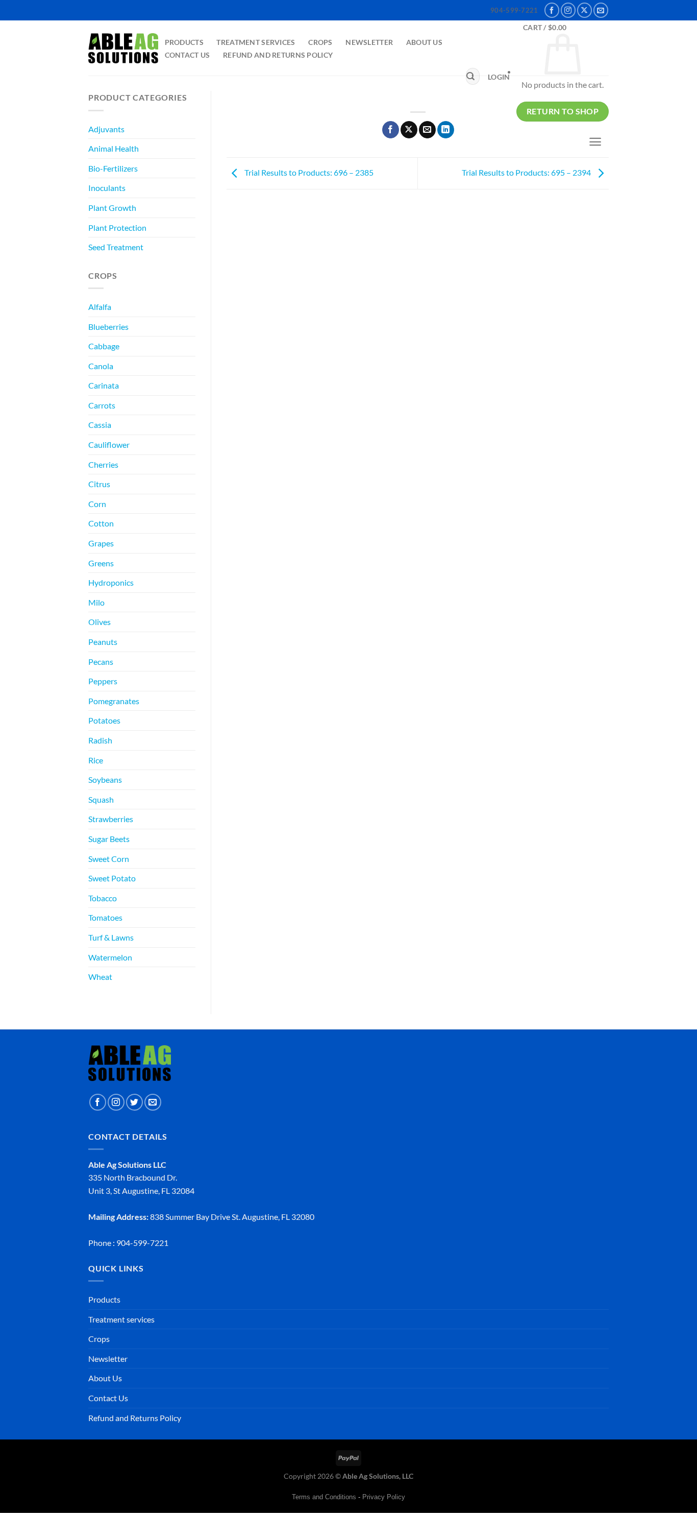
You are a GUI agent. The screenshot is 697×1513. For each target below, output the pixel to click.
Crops (320, 42)
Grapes (101, 543)
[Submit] (470, 76)
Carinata (103, 385)
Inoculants (107, 188)
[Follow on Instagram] (568, 10)
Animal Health (113, 148)
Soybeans (105, 779)
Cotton (101, 523)
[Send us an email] (600, 10)
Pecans (100, 661)
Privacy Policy (383, 1497)
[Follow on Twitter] (134, 1102)
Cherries (103, 464)
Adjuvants (106, 129)
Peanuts (102, 641)
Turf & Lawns (111, 937)
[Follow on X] (584, 10)
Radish (100, 740)
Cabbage (103, 346)
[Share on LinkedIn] (445, 129)
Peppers (102, 681)
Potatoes (104, 720)
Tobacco (102, 898)
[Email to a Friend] (427, 129)
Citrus (99, 484)
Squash (101, 799)
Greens (101, 563)
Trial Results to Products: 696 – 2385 (308, 172)
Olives (99, 622)
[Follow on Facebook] (551, 10)
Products (184, 42)
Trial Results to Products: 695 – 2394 (527, 172)
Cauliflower (109, 444)
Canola (100, 366)
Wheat (100, 976)
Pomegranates (113, 701)
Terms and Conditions (324, 1497)
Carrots (101, 405)
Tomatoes (105, 917)
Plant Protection (117, 227)
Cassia (99, 424)
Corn (97, 504)
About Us (424, 42)
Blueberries (108, 326)
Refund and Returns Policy (278, 55)
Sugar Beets (109, 839)
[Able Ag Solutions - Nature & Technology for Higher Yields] (123, 48)
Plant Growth (112, 207)
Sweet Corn (108, 858)
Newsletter (369, 42)
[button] (498, 77)
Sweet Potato (112, 878)
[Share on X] (409, 129)
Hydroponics (111, 582)
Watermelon (110, 957)
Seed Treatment (115, 247)
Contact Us (187, 55)
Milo (96, 602)
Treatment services (255, 42)
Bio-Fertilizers (113, 168)
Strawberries (110, 819)
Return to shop (563, 111)
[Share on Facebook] (390, 129)
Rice (95, 760)
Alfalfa (99, 306)
